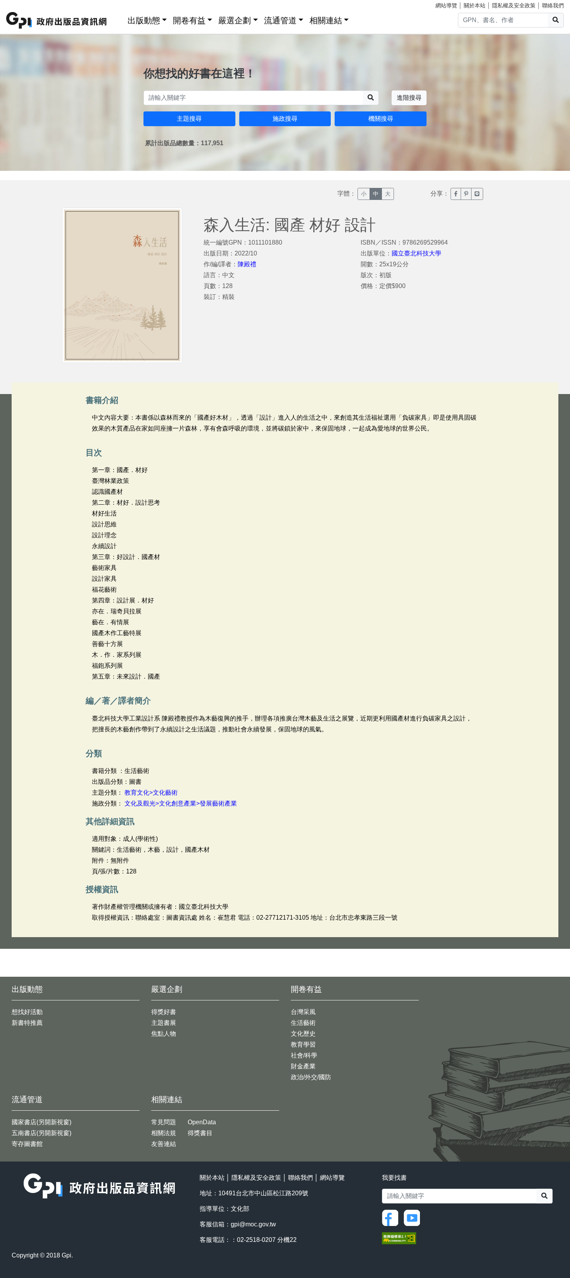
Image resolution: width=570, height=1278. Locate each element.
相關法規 (163, 1133)
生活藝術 (303, 1022)
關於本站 (474, 5)
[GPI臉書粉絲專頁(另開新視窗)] (392, 1217)
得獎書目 (200, 1133)
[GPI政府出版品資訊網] (56, 20)
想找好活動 (27, 1012)
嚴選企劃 (234, 20)
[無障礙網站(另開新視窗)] (399, 1238)
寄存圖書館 (27, 1144)
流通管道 (280, 20)
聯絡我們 (553, 5)
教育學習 (303, 1044)
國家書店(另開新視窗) (41, 1122)
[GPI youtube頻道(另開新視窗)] (414, 1217)
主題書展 (163, 1022)
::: (119, 19)
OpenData (202, 1122)
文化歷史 (303, 1033)
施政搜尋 (285, 118)
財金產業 (303, 1066)
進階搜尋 (409, 97)
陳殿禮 (247, 264)
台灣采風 (303, 1012)
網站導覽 (446, 5)
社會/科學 (304, 1055)
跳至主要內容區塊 (21, 4)
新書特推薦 (27, 1022)
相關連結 (325, 20)
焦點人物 (163, 1033)
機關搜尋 (380, 118)
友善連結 (163, 1144)
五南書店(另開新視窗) (41, 1133)
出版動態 (144, 20)
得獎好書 (163, 1012)
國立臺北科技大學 (416, 253)
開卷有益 (189, 20)
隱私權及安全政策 (513, 5)
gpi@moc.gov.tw (253, 1224)
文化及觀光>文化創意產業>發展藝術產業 (180, 803)
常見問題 (163, 1122)
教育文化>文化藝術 (151, 792)
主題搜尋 (189, 118)
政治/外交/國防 (311, 1077)
